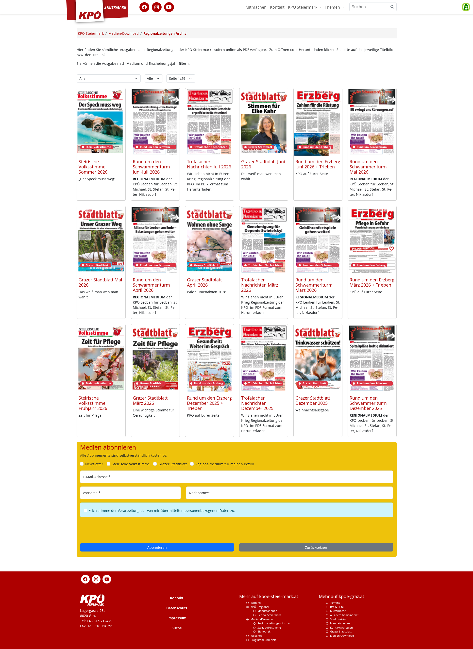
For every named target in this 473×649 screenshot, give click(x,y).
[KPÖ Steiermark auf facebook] (144, 6)
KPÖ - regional (260, 607)
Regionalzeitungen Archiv (273, 623)
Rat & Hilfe (337, 607)
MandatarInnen (340, 623)
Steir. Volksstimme (269, 627)
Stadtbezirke (338, 619)
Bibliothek (263, 631)
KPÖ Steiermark (303, 7)
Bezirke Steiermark (269, 615)
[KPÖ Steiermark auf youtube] (169, 6)
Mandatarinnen (267, 611)
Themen (333, 7)
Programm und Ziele (263, 640)
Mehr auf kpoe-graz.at (341, 596)
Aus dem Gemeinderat (344, 615)
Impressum (177, 618)
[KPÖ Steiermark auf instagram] (157, 6)
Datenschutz (176, 608)
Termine (256, 602)
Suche (177, 628)
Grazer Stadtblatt (341, 631)
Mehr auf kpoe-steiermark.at (268, 596)
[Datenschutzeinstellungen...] (466, 7)
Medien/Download (262, 619)
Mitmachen (256, 7)
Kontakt (277, 7)
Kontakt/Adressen (341, 627)
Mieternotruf (338, 611)
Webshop (257, 635)
